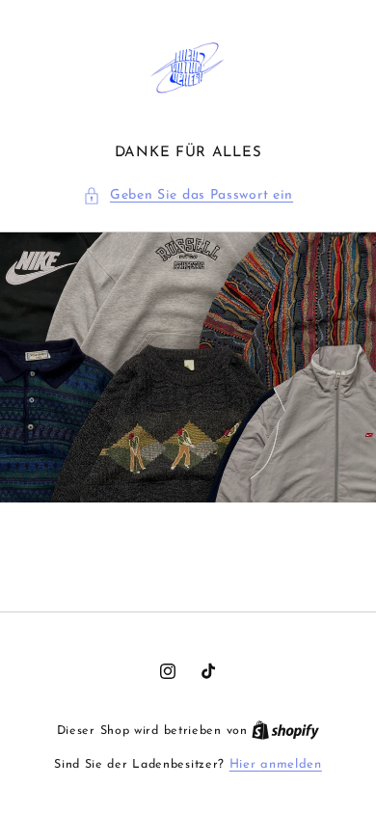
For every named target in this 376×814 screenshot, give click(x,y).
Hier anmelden (275, 764)
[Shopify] (285, 730)
